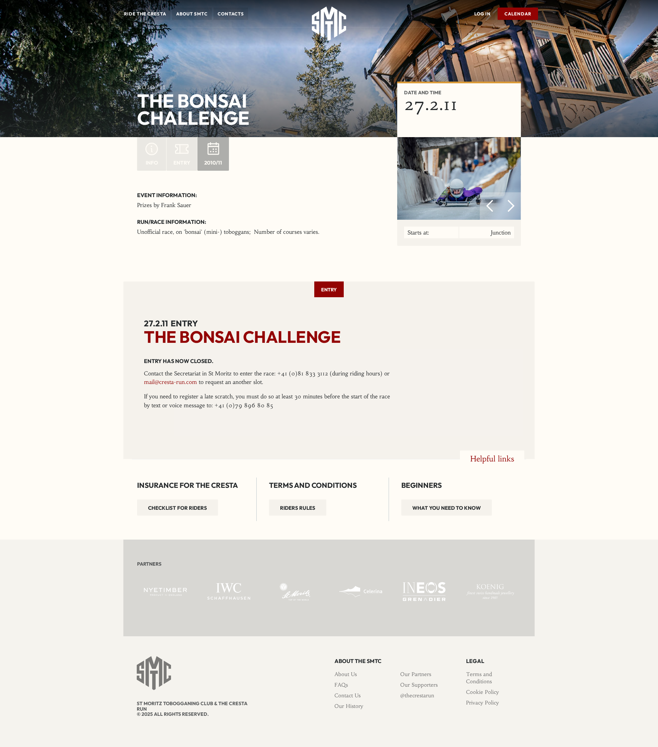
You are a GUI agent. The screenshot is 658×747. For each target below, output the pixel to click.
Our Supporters (419, 685)
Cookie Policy (482, 692)
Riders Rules (297, 508)
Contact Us (347, 695)
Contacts (231, 13)
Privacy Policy (482, 702)
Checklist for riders (177, 508)
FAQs (341, 685)
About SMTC (192, 13)
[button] (145, 14)
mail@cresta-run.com (170, 381)
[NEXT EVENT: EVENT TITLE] (536, 37)
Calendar (517, 13)
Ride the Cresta (145, 13)
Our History (348, 706)
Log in (482, 13)
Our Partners (415, 674)
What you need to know (446, 508)
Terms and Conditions (479, 678)
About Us (345, 674)
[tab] (329, 289)
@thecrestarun (417, 695)
